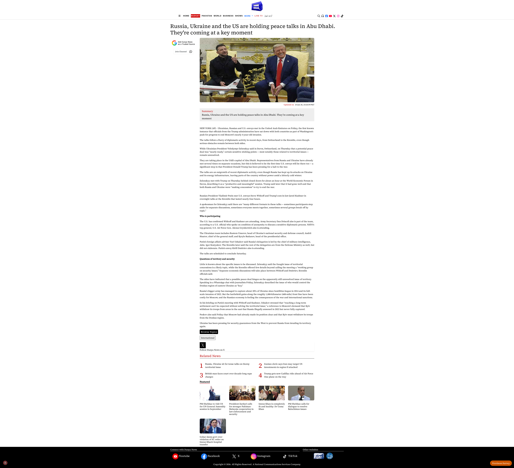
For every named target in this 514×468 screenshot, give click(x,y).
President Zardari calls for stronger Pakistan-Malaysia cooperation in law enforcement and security (241, 409)
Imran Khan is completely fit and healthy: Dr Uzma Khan (272, 406)
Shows (239, 16)
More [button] (247, 16)
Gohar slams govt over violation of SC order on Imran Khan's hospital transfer (212, 440)
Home (186, 16)
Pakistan (207, 16)
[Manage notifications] (5, 463)
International (207, 337)
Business (228, 16)
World (217, 16)
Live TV (259, 16)
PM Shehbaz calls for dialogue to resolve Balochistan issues (298, 406)
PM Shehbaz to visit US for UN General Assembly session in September (212, 406)
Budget (195, 16)
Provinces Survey (501, 463)
